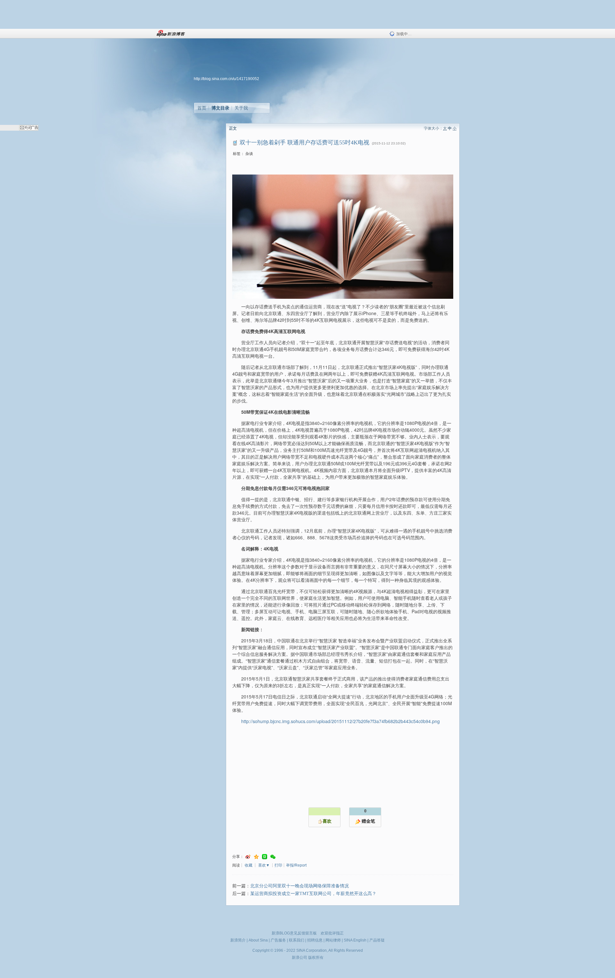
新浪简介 (238, 940)
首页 (201, 107)
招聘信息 (315, 940)
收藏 (248, 865)
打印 (278, 865)
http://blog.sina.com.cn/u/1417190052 (226, 79)
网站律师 (333, 940)
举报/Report (296, 865)
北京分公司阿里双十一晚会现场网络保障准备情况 (299, 886)
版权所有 (316, 957)
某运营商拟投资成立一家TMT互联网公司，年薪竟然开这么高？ (313, 893)
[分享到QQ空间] (256, 857)
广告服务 (278, 940)
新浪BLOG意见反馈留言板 (294, 933)
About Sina (258, 940)
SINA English (355, 940)
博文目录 (220, 107)
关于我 (241, 107)
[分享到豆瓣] (264, 857)
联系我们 (296, 940)
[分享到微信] (272, 857)
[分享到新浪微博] (247, 857)
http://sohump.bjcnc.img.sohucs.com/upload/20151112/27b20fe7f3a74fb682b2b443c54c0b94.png (340, 721)
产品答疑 (377, 940)
